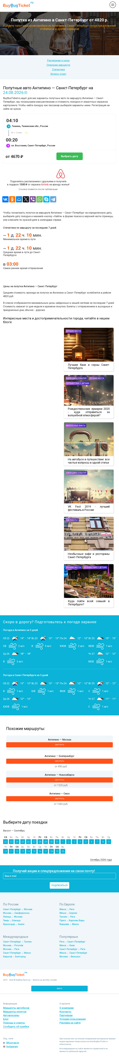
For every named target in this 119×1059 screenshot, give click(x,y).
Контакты (65, 1011)
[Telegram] (53, 199)
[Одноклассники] (12, 199)
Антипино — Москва (59, 739)
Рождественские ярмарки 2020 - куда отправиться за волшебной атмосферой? (89, 412)
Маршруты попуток (14, 1011)
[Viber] (33, 199)
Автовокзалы (11, 1015)
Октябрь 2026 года (101, 859)
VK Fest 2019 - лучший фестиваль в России (89, 508)
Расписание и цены (58, 60)
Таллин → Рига (67, 916)
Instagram (12, 1046)
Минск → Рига (67, 909)
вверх (59, 989)
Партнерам (66, 1015)
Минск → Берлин (68, 913)
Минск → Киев (67, 945)
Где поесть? (72, 520)
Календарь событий (76, 378)
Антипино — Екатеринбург (59, 756)
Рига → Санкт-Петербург (72, 941)
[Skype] (46, 199)
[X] (26, 199)
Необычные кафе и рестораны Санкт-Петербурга (89, 555)
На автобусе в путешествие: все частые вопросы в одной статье (89, 461)
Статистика (58, 69)
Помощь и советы (14, 1022)
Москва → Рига (11, 949)
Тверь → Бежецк (12, 920)
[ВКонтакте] (5, 199)
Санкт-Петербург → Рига (72, 949)
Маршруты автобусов (16, 1007)
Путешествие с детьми (77, 383)
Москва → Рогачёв (13, 945)
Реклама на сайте (70, 1022)
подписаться (59, 885)
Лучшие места (73, 331)
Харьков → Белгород (14, 956)
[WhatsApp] (39, 199)
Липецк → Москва (12, 916)
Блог (6, 1019)
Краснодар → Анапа (13, 924)
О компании (67, 1007)
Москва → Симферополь (16, 913)
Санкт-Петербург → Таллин (17, 941)
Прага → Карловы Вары (72, 920)
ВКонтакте (12, 1042)
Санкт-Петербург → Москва (17, 909)
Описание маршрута (58, 65)
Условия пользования (73, 1019)
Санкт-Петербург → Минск (17, 953)
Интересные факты (75, 425)
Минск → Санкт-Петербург (73, 953)
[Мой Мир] (19, 199)
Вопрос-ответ (58, 74)
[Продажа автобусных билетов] (18, 4)
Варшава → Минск (69, 924)
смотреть (59, 745)
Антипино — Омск (59, 793)
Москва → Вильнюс (70, 956)
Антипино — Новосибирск (59, 774)
